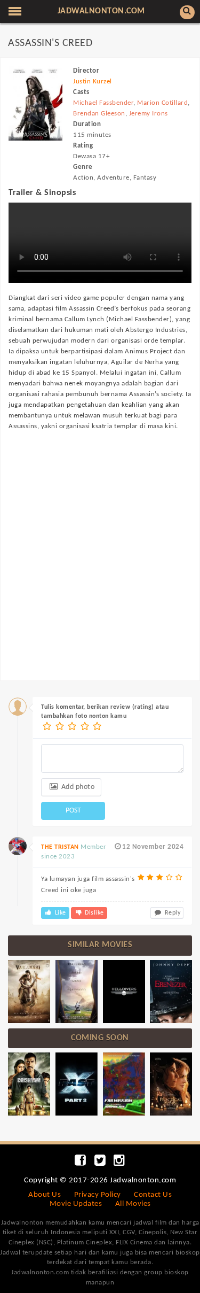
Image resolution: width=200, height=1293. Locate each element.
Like (59, 913)
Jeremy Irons (148, 113)
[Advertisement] (100, 545)
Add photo (76, 787)
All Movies (133, 1204)
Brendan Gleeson (99, 113)
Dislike (93, 913)
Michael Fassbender (103, 102)
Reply (171, 913)
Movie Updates (76, 1204)
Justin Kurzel (92, 81)
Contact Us (153, 1195)
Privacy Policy (97, 1195)
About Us (44, 1195)
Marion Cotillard (162, 102)
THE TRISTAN (60, 847)
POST (73, 811)
